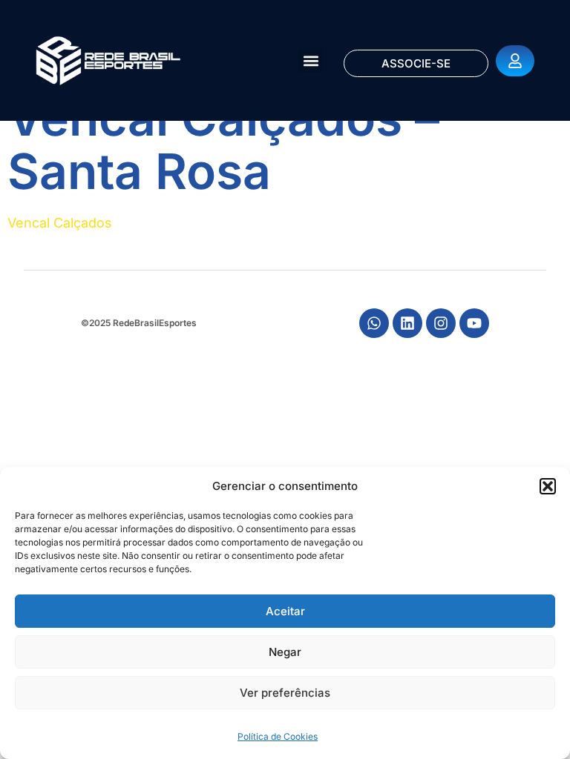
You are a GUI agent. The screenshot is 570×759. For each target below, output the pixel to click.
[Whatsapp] (374, 323)
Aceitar (285, 611)
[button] (547, 486)
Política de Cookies (278, 736)
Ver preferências (285, 693)
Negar (285, 652)
